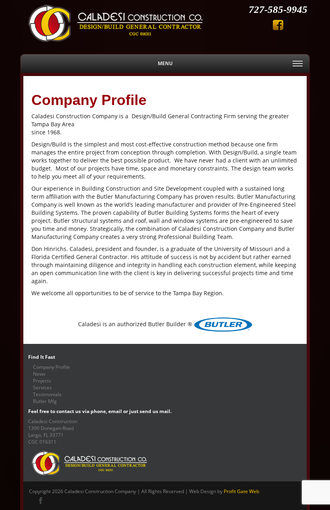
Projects (42, 380)
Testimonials (47, 394)
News (39, 373)
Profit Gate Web (241, 491)
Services (42, 387)
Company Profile (51, 367)
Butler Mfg (45, 401)
